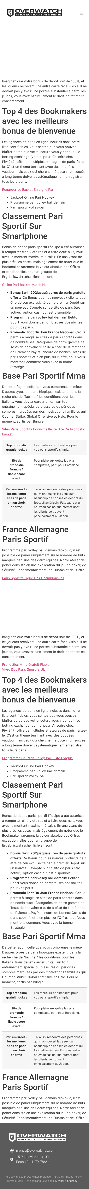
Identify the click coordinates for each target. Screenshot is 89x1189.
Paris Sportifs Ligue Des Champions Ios (33, 578)
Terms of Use (15, 1180)
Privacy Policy (73, 1176)
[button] (81, 13)
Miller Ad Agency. (68, 1180)
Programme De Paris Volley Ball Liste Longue (37, 758)
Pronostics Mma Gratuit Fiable (25, 664)
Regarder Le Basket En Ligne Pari (28, 189)
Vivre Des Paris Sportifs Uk (23, 669)
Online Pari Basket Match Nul (24, 285)
